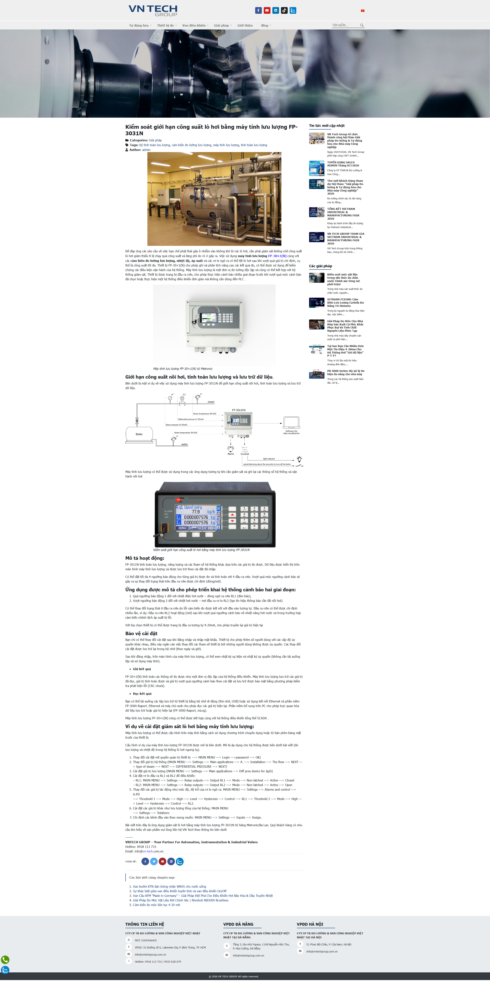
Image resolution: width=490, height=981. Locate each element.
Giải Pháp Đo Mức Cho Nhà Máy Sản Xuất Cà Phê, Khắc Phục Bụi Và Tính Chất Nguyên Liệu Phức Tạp (345, 325)
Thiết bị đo (165, 25)
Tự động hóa (139, 25)
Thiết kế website (270, 976)
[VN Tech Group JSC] (153, 10)
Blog (264, 25)
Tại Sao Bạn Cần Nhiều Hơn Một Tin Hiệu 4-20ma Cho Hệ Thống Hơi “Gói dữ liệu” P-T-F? (345, 350)
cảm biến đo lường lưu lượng (191, 145)
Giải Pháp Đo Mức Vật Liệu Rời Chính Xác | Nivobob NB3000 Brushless (180, 900)
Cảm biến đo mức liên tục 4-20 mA (156, 905)
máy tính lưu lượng (226, 145)
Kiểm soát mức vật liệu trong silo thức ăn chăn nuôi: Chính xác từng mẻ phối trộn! (343, 279)
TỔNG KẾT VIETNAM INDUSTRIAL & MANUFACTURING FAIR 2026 (343, 213)
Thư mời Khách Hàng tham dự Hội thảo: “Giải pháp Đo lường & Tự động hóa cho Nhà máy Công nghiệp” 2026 (345, 187)
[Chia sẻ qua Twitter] (154, 861)
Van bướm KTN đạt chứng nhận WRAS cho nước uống (169, 886)
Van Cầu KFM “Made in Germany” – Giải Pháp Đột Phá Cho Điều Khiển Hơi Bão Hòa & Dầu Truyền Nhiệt (203, 896)
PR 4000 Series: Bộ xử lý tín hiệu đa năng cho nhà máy (345, 372)
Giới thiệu (245, 25)
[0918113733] (5, 960)
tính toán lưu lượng (254, 145)
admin (146, 150)
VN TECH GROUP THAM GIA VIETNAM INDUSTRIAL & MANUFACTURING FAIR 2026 (345, 238)
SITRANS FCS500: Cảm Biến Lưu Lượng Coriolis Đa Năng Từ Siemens (345, 302)
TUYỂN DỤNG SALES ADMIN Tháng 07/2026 (343, 164)
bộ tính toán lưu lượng (154, 145)
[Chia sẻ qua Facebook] (145, 861)
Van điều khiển (194, 25)
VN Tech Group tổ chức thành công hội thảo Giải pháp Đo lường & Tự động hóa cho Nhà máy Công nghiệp (344, 140)
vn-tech (148, 851)
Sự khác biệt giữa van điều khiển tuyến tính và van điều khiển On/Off (179, 891)
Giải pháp (221, 25)
